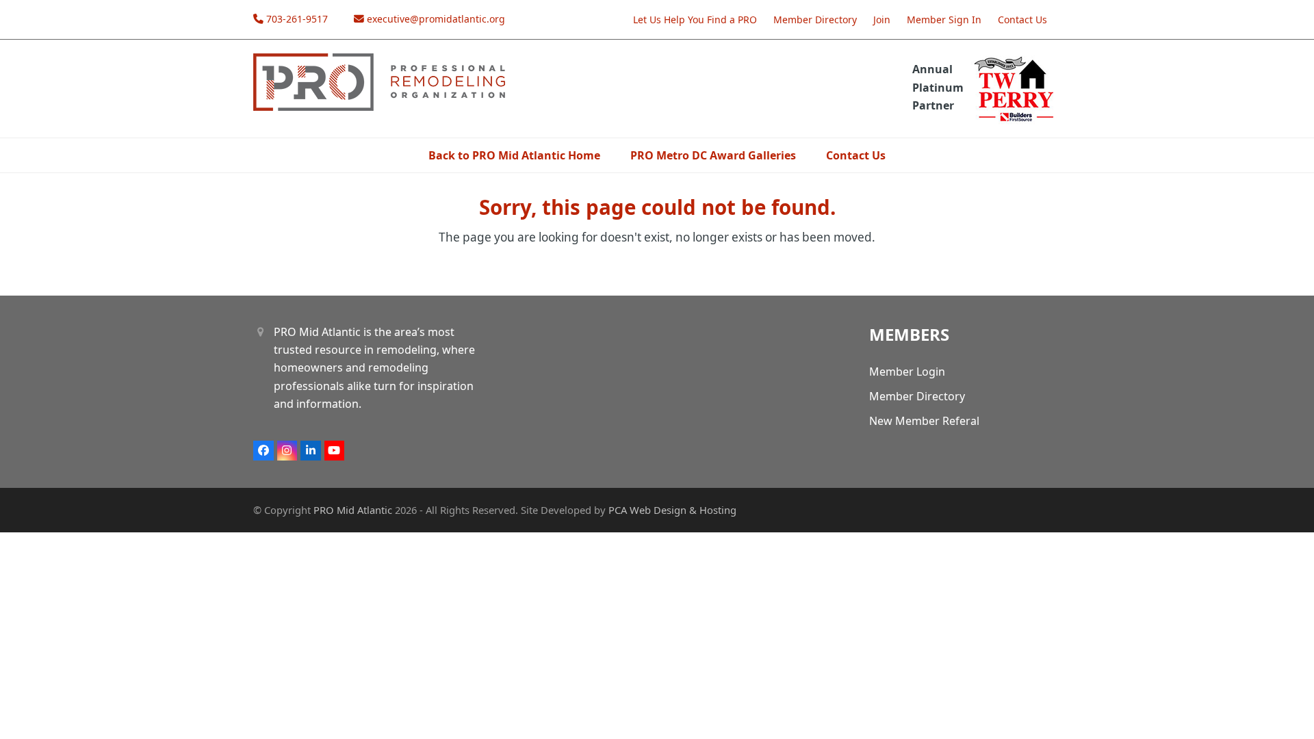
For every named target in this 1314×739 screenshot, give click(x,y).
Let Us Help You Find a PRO (695, 19)
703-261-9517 (297, 18)
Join (881, 19)
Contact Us (1022, 19)
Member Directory (815, 19)
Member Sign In (944, 19)
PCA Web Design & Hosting (672, 510)
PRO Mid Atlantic (352, 510)
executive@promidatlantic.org (436, 18)
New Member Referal (924, 420)
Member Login (907, 371)
